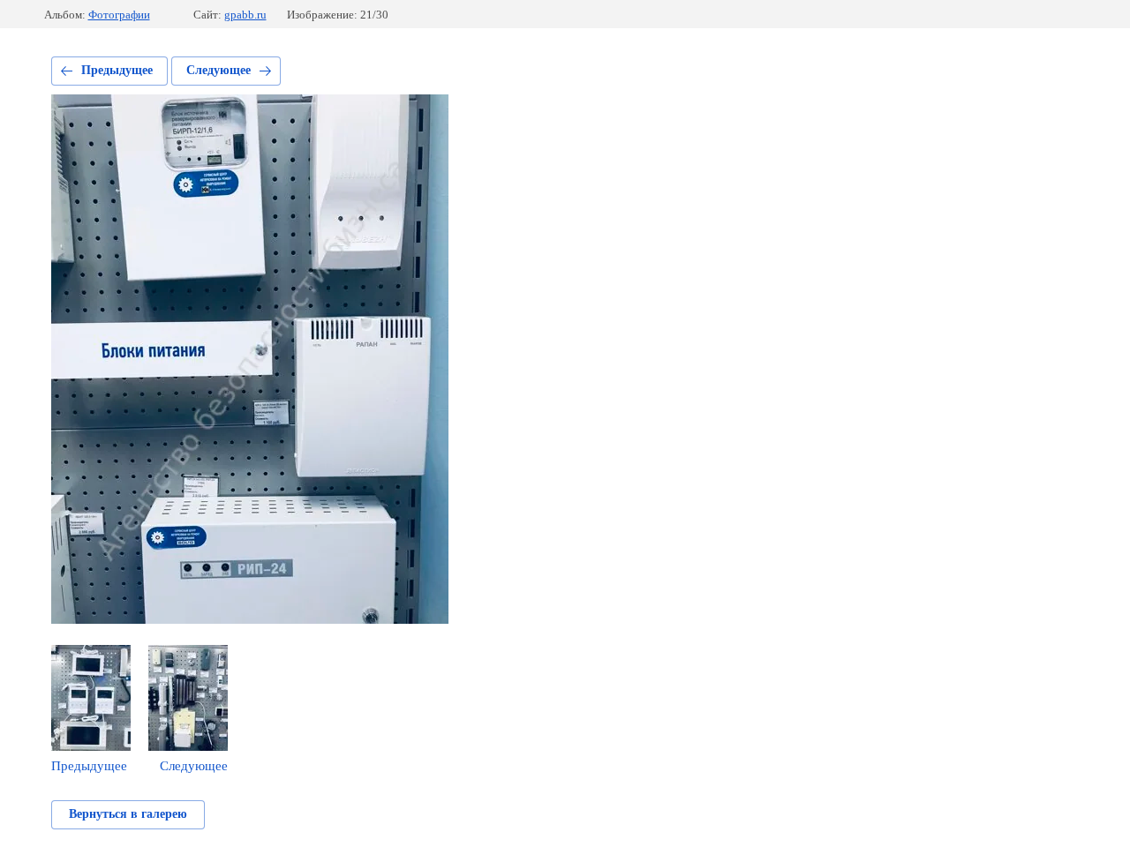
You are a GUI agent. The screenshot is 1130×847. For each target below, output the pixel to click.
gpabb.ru (245, 14)
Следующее (218, 70)
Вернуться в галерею (128, 814)
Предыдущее (117, 70)
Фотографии (119, 14)
